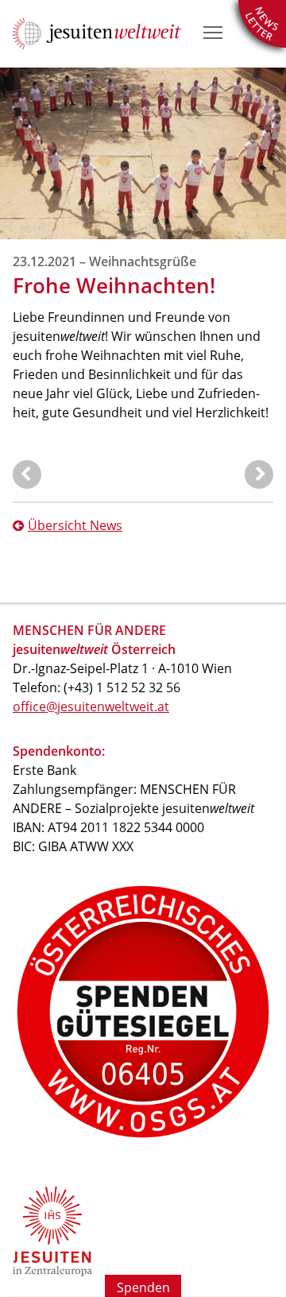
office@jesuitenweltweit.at (91, 706)
